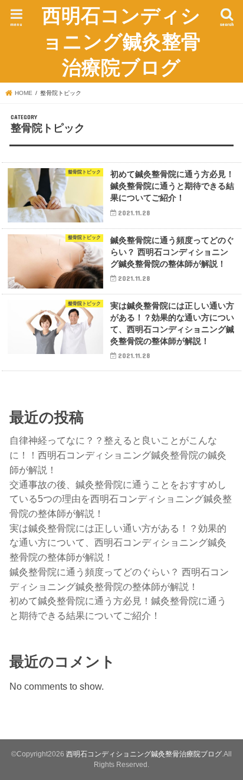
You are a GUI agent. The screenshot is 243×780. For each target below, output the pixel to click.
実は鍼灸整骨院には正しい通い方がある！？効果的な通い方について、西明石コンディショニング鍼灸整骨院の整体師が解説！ (117, 542)
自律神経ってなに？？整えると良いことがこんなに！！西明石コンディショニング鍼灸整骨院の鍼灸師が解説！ (117, 454)
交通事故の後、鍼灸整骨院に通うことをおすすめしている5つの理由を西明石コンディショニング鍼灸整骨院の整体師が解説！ (120, 499)
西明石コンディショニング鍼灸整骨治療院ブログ (121, 41)
